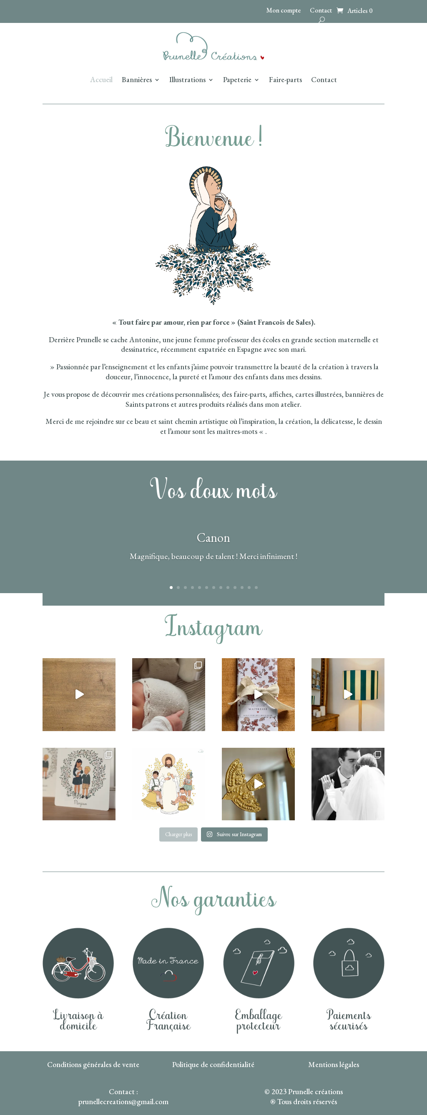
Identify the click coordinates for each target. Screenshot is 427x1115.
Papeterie (237, 80)
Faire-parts (285, 80)
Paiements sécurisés (349, 1021)
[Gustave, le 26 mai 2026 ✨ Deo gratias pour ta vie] (168, 694)
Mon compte (283, 11)
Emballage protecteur (258, 1021)
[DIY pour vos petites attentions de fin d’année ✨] (258, 694)
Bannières (137, 80)
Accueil (101, 80)
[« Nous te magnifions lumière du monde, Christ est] (168, 784)
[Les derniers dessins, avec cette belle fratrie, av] (79, 784)
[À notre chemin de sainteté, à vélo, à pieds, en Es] (347, 784)
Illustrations (187, 80)
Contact (321, 11)
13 (256, 587)
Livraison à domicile (78, 1021)
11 (242, 587)
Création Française (168, 1021)
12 (249, 587)
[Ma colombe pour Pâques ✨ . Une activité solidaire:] (258, 784)
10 (235, 587)
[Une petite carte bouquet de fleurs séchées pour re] (79, 694)
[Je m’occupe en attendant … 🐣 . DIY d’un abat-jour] (347, 694)
